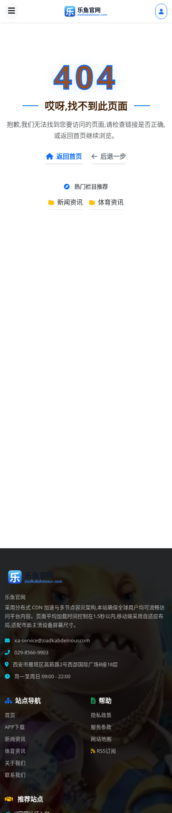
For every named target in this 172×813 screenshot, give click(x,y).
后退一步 (113, 156)
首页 (10, 715)
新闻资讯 (69, 202)
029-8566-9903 (30, 652)
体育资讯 (110, 202)
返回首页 (69, 156)
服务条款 (101, 727)
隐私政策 (101, 715)
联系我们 (15, 775)
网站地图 (101, 739)
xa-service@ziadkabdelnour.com (51, 640)
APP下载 (15, 727)
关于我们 (15, 763)
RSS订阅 (106, 751)
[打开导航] (11, 11)
